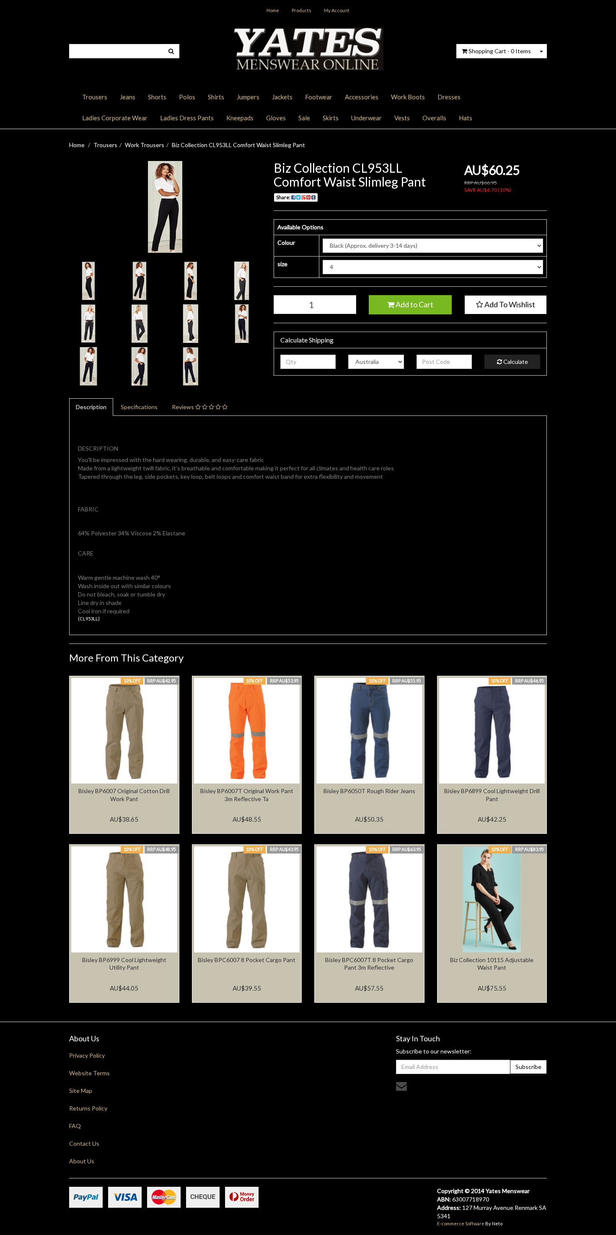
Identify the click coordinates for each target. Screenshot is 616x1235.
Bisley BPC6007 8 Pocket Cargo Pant (246, 959)
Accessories (361, 97)
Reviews (183, 406)
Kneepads (240, 118)
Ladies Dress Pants (187, 118)
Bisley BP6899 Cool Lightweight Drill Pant (492, 794)
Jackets (282, 97)
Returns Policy (88, 1108)
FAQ (75, 1125)
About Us (81, 1161)
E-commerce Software (460, 1223)
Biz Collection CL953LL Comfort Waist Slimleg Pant (238, 144)
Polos (187, 97)
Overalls (434, 118)
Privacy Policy (87, 1055)
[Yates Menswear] (308, 48)
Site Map (80, 1090)
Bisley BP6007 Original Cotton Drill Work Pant (124, 794)
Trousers (94, 97)
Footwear (318, 97)
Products (301, 10)
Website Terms (89, 1073)
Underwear (366, 118)
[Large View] (88, 281)
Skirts (331, 118)
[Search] (171, 51)
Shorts (157, 97)
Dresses (449, 97)
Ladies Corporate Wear (115, 118)
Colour (286, 242)
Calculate (515, 361)
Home (273, 10)
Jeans (127, 97)
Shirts (216, 97)
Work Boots (408, 97)
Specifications (139, 406)
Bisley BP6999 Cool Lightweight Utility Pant (124, 963)
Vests (402, 118)
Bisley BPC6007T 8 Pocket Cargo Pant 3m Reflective (369, 963)
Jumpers (248, 97)
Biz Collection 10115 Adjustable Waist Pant (491, 963)
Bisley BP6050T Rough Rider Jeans (369, 790)
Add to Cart (413, 304)
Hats (465, 118)
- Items (499, 50)
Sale (304, 118)
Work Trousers (144, 144)
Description (91, 406)
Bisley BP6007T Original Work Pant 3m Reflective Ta (246, 794)
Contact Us (84, 1143)
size (282, 263)
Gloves (276, 118)
